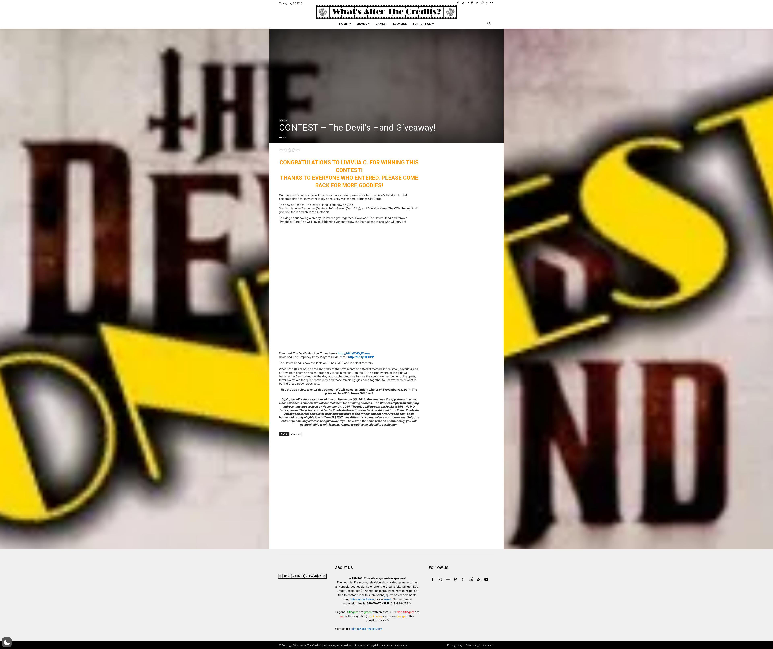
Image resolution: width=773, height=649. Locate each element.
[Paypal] (455, 580)
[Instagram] (440, 580)
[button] (489, 24)
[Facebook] (432, 580)
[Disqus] (349, 498)
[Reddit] (471, 580)
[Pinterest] (463, 580)
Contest (283, 120)
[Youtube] (486, 580)
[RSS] (478, 580)
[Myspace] (448, 580)
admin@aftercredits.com (367, 629)
